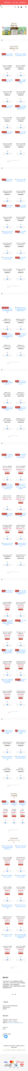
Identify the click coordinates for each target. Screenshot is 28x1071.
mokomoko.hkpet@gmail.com (15, 1022)
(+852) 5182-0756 (13, 1019)
